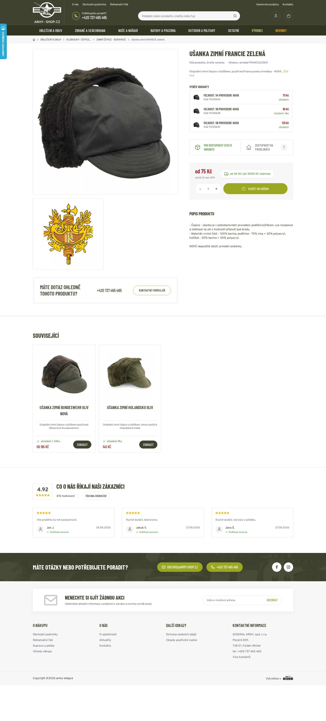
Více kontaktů (241, 656)
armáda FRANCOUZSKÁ (253, 62)
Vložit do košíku (258, 189)
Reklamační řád (119, 4)
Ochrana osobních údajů (181, 634)
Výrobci (257, 30)
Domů (34, 40)
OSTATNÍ (233, 30)
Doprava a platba (43, 645)
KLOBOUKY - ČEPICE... (78, 39)
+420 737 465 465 (94, 17)
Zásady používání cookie (181, 639)
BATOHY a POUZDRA (163, 30)
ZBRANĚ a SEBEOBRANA (90, 30)
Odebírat (272, 600)
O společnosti (108, 634)
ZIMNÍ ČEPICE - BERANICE (111, 39)
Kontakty (288, 4)
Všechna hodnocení (95, 496)
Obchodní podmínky (94, 4)
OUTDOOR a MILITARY (201, 30)
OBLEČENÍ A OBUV (50, 30)
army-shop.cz (64, 678)
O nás (75, 4)
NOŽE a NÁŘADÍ (128, 30)
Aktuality (105, 639)
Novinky (281, 30)
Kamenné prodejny (267, 4)
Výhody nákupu (42, 651)
